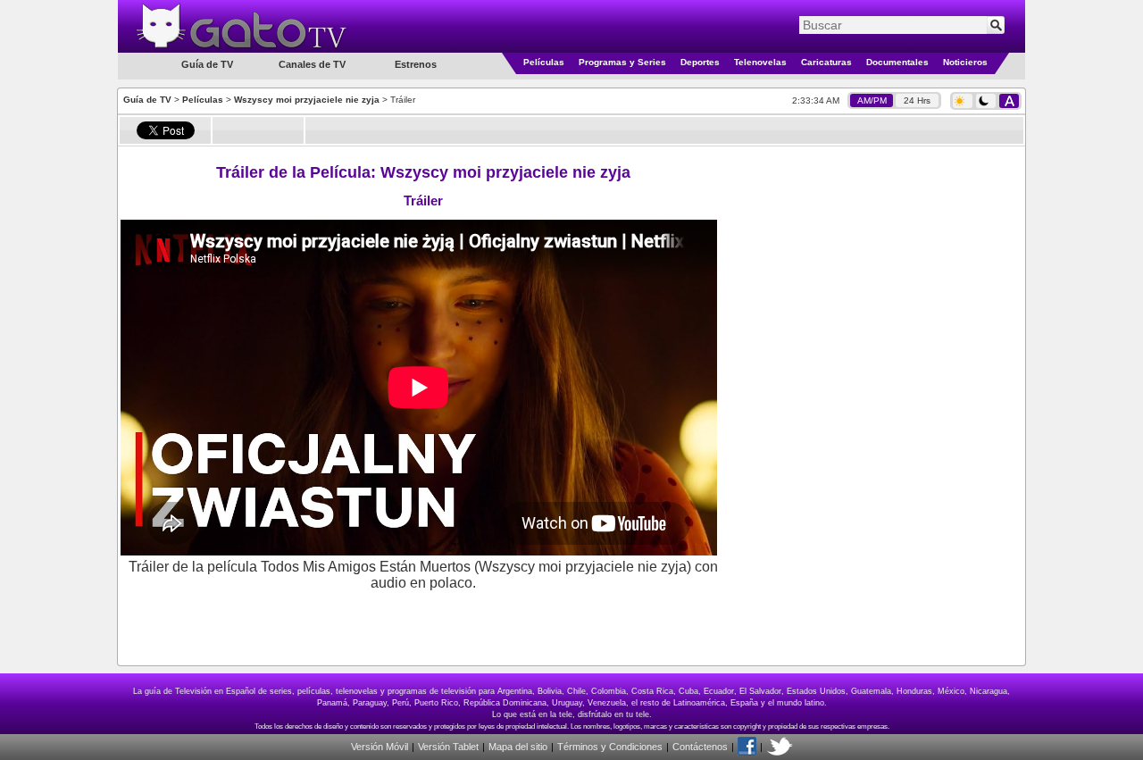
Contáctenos (700, 746)
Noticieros (965, 62)
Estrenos (416, 64)
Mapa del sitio (517, 746)
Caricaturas (826, 62)
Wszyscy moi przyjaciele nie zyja (307, 99)
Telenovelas (760, 62)
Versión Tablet (448, 746)
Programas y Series (622, 62)
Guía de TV (147, 99)
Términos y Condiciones (610, 746)
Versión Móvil (379, 746)
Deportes (700, 62)
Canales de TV (312, 64)
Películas (543, 62)
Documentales (897, 62)
